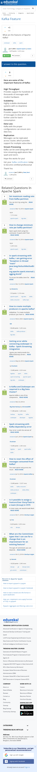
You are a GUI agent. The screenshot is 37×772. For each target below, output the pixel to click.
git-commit (13, 570)
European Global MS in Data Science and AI (16, 676)
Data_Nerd (26, 172)
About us (6, 687)
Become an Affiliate (26, 693)
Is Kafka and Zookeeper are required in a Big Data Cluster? (22, 389)
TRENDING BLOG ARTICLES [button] (13, 730)
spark (21, 43)
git (18, 567)
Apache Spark (21, 49)
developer (22, 417)
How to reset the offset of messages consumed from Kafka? (21, 461)
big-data (23, 218)
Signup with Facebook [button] (17, 761)
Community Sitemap (9, 712)
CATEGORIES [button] (7, 725)
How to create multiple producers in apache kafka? (22, 307)
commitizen (23, 570)
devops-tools (26, 567)
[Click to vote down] (5, 31)
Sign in (27, 767)
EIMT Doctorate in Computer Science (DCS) (16, 679)
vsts (11, 527)
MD (11, 324)
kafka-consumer (15, 300)
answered (11, 172)
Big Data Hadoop (15, 407)
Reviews (5, 693)
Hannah (13, 559)
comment (17, 55)
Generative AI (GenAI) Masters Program (15, 652)
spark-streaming (15, 377)
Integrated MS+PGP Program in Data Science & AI (18, 664)
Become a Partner (25, 696)
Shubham (14, 366)
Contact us (6, 696)
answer (7, 55)
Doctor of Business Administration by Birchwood (18, 661)
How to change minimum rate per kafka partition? (21, 226)
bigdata (12, 373)
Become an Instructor (26, 690)
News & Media (7, 690)
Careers (22, 687)
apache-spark (14, 218)
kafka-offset (25, 490)
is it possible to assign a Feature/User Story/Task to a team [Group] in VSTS (21, 502)
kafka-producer (21, 331)
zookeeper (7, 43)
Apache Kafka (28, 474)
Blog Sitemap (7, 708)
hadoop (12, 414)
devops (18, 527)
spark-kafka (27, 449)
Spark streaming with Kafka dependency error (20, 425)
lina (12, 520)
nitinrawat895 (26, 407)
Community (6, 702)
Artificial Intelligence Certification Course (15, 644)
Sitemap (5, 705)
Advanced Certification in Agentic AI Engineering (17, 629)
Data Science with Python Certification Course (17, 641)
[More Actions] (32, 55)
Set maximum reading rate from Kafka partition (21, 197)
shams (29, 49)
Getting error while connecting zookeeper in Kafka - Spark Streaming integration (20, 345)
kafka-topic (26, 300)
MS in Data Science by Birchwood (13, 667)
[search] (33, 8)
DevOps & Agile (29, 515)
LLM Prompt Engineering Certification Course (17, 638)
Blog (4, 699)
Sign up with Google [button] (16, 755)
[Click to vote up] (5, 27)
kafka (14, 43)
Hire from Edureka (25, 699)
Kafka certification (20, 162)
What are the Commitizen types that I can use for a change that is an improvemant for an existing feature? (21, 539)
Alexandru (14, 289)
